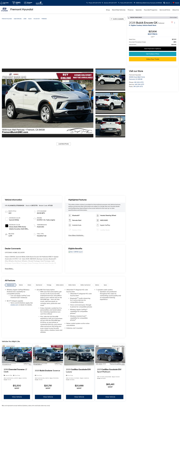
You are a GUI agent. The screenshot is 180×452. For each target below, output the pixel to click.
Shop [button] (108, 10)
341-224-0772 (139, 82)
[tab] (10, 285)
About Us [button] (175, 10)
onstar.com (14, 305)
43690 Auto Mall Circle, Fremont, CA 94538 (148, 3)
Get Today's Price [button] (152, 54)
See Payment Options (152, 49)
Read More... (9, 269)
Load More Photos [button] (63, 144)
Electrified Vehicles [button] (118, 10)
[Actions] (174, 22)
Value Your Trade (152, 59)
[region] (152, 42)
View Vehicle (17, 397)
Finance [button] (130, 10)
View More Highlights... (76, 235)
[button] (47, 102)
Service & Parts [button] (165, 10)
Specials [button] (139, 10)
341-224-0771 (139, 84)
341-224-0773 (138, 86)
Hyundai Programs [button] (150, 10)
